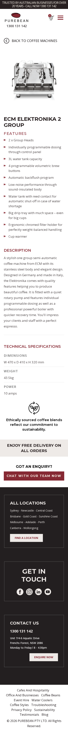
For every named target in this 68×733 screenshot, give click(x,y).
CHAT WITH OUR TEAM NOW (34, 476)
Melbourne (16, 522)
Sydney (14, 510)
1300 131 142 (16, 26)
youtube (47, 591)
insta (29, 591)
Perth (41, 522)
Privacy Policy (21, 710)
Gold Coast (30, 516)
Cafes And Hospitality (33, 690)
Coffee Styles (19, 705)
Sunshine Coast (48, 516)
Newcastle (27, 510)
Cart (49, 16)
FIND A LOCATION (26, 538)
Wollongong (30, 528)
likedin (38, 591)
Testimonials (29, 714)
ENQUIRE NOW (43, 657)
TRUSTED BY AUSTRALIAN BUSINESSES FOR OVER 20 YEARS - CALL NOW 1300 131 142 (34, 4)
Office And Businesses (22, 695)
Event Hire (21, 700)
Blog (45, 714)
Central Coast (44, 510)
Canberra (15, 528)
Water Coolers (42, 700)
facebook (20, 591)
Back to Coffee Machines (34, 40)
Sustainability (44, 710)
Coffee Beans (50, 695)
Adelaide (31, 522)
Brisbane (15, 516)
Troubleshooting (43, 705)
